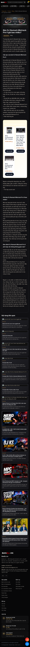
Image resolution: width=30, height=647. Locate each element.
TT (6, 575)
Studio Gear (4, 595)
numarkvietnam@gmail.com (11, 567)
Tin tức (9, 11)
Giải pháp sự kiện (20, 586)
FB (3, 575)
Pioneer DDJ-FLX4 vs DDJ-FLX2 (10, 389)
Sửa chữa (18, 584)
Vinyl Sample (5, 597)
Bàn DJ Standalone (6, 584)
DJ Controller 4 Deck (7, 590)
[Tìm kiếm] (25, 2)
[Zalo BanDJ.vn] (27, 644)
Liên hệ (3, 603)
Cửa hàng (4, 608)
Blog (13, 11)
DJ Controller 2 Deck (7, 588)
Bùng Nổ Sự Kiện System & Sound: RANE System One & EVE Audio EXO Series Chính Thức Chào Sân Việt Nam (14, 540)
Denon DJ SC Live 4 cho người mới (11, 323)
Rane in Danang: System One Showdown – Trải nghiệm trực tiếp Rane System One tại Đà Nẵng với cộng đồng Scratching (14, 510)
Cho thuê (18, 582)
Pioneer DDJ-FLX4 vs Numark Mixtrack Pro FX (14, 376)
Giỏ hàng (4, 610)
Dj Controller (5, 586)
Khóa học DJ (19, 588)
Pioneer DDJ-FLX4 (7, 362)
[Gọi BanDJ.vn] (27, 639)
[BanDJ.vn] (4, 2)
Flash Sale (4, 593)
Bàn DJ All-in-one (6, 582)
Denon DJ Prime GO (7, 335)
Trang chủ (4, 11)
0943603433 (9, 565)
